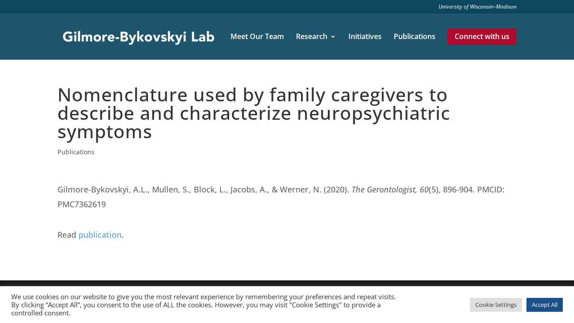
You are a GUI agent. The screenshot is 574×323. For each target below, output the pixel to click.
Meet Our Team (257, 37)
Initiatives (365, 37)
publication (100, 234)
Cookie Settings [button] (496, 305)
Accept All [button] (544, 305)
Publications (414, 37)
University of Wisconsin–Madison (478, 7)
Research (311, 37)
